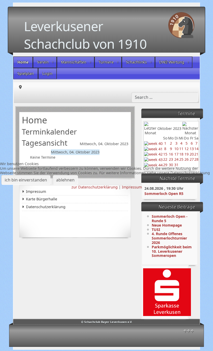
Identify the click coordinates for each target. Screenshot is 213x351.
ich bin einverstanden (26, 180)
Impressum (132, 187)
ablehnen (65, 180)
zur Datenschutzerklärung (94, 187)
